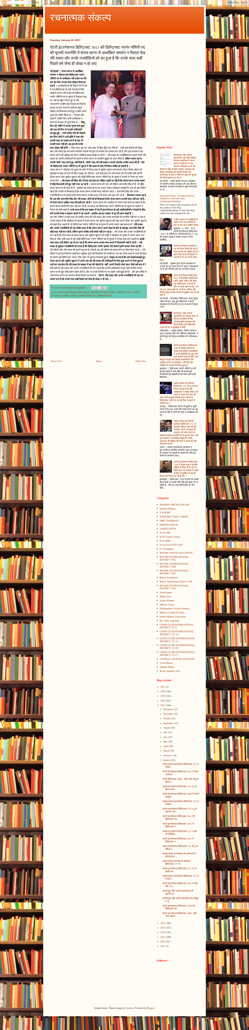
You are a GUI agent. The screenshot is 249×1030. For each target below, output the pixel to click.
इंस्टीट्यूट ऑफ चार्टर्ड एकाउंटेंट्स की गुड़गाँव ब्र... (178, 892)
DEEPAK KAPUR (169, 524)
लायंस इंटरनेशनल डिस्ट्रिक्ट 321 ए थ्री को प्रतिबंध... (179, 833)
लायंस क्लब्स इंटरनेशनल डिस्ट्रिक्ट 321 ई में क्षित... (181, 765)
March (166, 750)
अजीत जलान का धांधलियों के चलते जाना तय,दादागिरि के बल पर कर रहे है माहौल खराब (186, 222)
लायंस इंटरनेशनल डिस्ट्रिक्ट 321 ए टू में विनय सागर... (180, 788)
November (168, 713)
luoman (129, 1008)
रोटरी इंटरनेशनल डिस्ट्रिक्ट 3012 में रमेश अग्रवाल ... (180, 773)
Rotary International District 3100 (176, 581)
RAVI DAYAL (84, 292)
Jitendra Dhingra (168, 508)
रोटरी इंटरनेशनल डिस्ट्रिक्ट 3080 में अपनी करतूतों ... (181, 795)
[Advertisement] (98, 331)
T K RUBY (165, 512)
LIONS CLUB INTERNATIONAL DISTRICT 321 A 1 (177, 633)
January (167, 760)
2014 (163, 932)
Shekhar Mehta (167, 667)
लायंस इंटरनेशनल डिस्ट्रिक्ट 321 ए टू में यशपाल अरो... (180, 810)
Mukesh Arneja (167, 604)
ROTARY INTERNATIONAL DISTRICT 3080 (174, 565)
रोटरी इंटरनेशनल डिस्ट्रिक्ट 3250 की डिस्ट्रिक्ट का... (179, 907)
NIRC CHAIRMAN (169, 520)
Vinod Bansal (166, 662)
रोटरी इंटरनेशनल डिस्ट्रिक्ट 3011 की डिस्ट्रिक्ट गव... (179, 817)
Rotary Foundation (169, 577)
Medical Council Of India (172, 612)
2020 (163, 691)
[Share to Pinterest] (105, 288)
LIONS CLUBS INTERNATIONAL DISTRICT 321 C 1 (177, 653)
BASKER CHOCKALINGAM (174, 504)
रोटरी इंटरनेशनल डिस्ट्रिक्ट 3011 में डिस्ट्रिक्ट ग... (178, 840)
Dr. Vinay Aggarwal (169, 620)
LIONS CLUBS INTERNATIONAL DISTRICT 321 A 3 (177, 640)
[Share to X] (99, 288)
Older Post (141, 361)
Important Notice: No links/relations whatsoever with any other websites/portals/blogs (177, 198)
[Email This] (93, 288)
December (168, 709)
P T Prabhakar (167, 548)
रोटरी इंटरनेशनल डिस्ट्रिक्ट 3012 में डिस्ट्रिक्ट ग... (178, 825)
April (166, 746)
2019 (163, 695)
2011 (163, 946)
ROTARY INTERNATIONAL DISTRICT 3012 (174, 558)
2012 (163, 941)
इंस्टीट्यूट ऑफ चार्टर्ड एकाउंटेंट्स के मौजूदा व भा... (181, 900)
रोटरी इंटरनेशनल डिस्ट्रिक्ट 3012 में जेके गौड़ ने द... (180, 885)
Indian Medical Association (173, 616)
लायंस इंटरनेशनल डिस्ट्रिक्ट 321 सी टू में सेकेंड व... (180, 847)
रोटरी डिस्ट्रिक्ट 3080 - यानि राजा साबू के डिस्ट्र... (180, 780)
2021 (163, 686)
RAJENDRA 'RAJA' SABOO (174, 516)
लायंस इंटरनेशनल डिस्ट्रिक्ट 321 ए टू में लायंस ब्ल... (180, 870)
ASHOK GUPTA (168, 528)
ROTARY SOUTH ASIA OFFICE (176, 552)
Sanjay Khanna (167, 600)
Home (99, 361)
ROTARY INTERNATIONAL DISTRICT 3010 (174, 587)
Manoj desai (165, 596)
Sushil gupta (166, 592)
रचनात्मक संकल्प (80, 17)
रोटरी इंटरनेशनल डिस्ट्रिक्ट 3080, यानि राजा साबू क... (180, 915)
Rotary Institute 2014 (170, 671)
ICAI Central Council (170, 536)
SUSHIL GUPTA (68, 295)
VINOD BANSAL (104, 295)
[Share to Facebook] (102, 288)
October (167, 718)
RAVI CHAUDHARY (67, 292)
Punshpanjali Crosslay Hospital (174, 608)
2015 (163, 927)
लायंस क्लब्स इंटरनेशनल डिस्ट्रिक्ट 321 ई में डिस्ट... (181, 803)
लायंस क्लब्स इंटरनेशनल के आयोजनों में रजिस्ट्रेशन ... (179, 855)
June (165, 737)
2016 (163, 923)
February (168, 755)
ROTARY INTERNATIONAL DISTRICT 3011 (111, 292)
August (167, 727)
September (168, 723)
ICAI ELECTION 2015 (171, 544)
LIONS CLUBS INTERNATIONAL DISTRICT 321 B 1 (177, 646)
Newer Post (56, 361)
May (165, 741)
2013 (163, 936)
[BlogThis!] (96, 288)
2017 (163, 705)
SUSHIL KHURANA (86, 295)
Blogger (150, 1008)
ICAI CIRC (165, 532)
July (165, 732)
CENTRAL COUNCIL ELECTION (177, 659)
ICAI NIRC (165, 540)
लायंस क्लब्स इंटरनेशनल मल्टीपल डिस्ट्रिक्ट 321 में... (177, 862)
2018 (163, 700)
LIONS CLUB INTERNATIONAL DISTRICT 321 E (177, 626)
